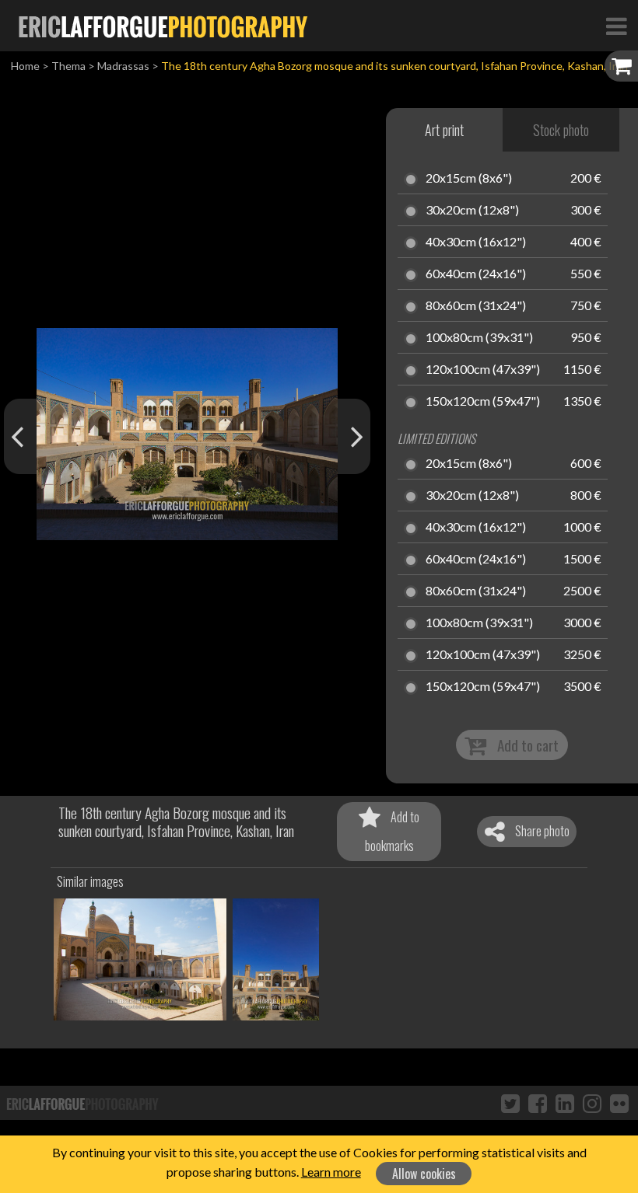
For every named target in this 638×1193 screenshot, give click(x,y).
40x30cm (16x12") (476, 242)
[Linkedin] (565, 1103)
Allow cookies (424, 1173)
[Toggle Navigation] (616, 25)
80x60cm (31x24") (476, 306)
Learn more (331, 1171)
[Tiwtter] (510, 1103)
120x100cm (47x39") (483, 370)
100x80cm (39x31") (479, 338)
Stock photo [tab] (561, 130)
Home (25, 65)
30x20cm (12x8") (472, 210)
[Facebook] (537, 1103)
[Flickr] (619, 1103)
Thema (68, 65)
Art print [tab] (444, 130)
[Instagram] (592, 1103)
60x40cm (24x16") (476, 274)
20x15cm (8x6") (469, 179)
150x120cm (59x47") (483, 402)
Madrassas (123, 65)
